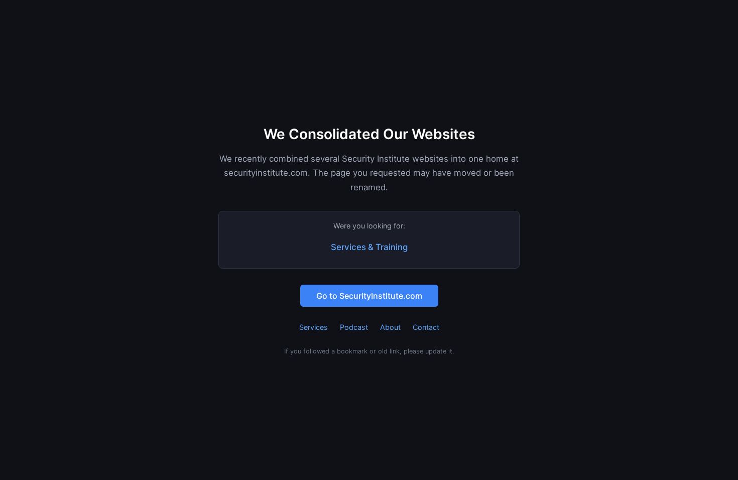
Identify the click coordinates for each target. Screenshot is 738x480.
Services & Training (369, 247)
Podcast (354, 327)
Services (313, 327)
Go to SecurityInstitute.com (369, 296)
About (390, 327)
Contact (426, 327)
